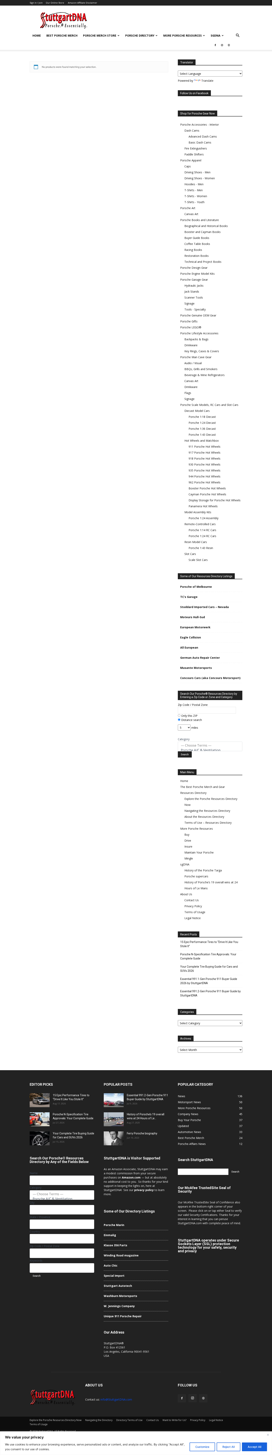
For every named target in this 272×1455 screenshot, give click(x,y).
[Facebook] (215, 45)
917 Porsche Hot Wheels (204, 452)
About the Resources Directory (204, 817)
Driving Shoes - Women (199, 178)
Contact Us (191, 900)
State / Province (40, 1217)
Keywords (36, 1260)
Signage (189, 303)
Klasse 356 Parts (115, 1245)
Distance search (191, 720)
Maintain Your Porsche (199, 852)
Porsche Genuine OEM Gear (198, 315)
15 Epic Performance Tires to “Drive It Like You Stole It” (209, 944)
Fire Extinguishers (195, 148)
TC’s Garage (189, 597)
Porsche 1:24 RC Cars (202, 536)
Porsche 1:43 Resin (201, 548)
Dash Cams (191, 130)
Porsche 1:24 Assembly (203, 518)
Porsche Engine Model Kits (197, 273)
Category (184, 739)
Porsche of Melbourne (196, 587)
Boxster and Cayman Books (202, 232)
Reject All (228, 1446)
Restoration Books (196, 256)
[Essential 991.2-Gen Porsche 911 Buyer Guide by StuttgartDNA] (114, 1100)
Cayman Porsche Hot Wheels (207, 494)
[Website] (229, 45)
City (32, 1202)
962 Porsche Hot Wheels (204, 482)
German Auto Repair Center (200, 658)
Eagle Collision (190, 637)
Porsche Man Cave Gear (195, 357)
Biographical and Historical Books (206, 226)
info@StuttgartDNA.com (116, 1399)
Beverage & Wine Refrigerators (204, 375)
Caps (187, 166)
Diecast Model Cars (197, 411)
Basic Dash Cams (200, 142)
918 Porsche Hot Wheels (204, 458)
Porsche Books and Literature (199, 220)
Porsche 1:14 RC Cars (202, 530)
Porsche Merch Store (99, 35)
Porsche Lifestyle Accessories (199, 333)
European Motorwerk (195, 627)
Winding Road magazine (121, 1255)
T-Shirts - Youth (194, 202)
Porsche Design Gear (193, 268)
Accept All (254, 1446)
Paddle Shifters (194, 154)
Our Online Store (55, 2)
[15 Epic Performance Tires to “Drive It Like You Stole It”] (40, 1100)
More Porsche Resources (182, 35)
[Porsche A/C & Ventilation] (210, 750)
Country (35, 1231)
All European (189, 647)
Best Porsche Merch (61, 35)
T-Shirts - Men (193, 190)
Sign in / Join (36, 2)
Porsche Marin (114, 1225)
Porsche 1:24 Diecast (202, 423)
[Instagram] (222, 45)
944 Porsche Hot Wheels (204, 476)
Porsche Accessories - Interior (199, 124)
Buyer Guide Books (196, 238)
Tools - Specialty (195, 309)
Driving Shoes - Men (197, 172)
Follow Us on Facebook (194, 93)
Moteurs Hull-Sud (192, 617)
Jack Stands (191, 291)
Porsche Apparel (190, 160)
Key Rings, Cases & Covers (201, 351)
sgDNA (215, 35)
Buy (186, 834)
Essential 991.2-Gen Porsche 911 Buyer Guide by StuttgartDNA (210, 993)
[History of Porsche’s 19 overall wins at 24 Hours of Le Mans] (114, 1119)
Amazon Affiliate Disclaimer (82, 2)
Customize (202, 1446)
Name (34, 1173)
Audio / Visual (193, 363)
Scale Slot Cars (198, 560)
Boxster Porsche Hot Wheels (207, 488)
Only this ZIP (189, 716)
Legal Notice (192, 918)
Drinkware (191, 345)
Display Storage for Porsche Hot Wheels (215, 500)
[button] (237, 36)
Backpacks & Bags (196, 339)
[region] (136, 1443)
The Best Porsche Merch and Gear (202, 787)
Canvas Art (191, 214)
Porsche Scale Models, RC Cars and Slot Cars (209, 405)
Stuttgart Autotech (118, 1286)
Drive (187, 840)
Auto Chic (110, 1265)
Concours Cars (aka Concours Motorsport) (210, 678)
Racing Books (193, 250)
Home (36, 35)
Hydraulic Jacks (194, 285)
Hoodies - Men (194, 184)
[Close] (267, 1434)
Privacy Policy (193, 906)
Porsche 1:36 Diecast (202, 429)
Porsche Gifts (189, 321)
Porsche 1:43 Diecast (202, 434)
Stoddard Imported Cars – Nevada (204, 607)
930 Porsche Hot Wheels (204, 464)
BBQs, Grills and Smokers (200, 369)
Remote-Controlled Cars (200, 524)
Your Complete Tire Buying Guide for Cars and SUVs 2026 (209, 968)
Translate (207, 80)
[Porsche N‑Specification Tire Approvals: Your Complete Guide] (40, 1119)
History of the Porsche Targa (203, 870)
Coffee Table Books (197, 244)
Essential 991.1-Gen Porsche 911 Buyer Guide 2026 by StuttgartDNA (208, 981)
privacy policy (144, 1190)
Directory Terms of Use (129, 1420)
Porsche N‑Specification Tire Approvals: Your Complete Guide (208, 956)
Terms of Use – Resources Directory (208, 822)
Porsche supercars (196, 876)
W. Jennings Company (119, 1306)
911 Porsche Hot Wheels (204, 446)
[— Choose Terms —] (210, 745)
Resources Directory (193, 793)
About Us (186, 894)
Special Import (114, 1275)
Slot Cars (190, 554)
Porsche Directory (139, 35)
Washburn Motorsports (120, 1296)
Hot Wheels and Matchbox (201, 440)
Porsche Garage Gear (194, 279)
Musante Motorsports (196, 668)
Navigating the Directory (99, 1420)
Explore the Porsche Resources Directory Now (55, 1420)
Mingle (188, 858)
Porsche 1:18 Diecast (202, 417)
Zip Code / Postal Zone (193, 705)
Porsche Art (187, 208)
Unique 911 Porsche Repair (123, 1316)
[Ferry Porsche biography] (114, 1138)
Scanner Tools (193, 297)
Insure (188, 846)
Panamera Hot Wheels (203, 506)
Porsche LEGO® (190, 327)
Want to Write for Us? (174, 1420)
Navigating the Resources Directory (207, 811)
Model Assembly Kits (197, 512)
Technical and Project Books (202, 262)
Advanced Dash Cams (203, 136)
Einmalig (110, 1235)
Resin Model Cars (195, 542)
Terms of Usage (194, 912)
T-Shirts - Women (195, 196)
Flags (187, 393)
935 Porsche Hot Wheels (204, 470)
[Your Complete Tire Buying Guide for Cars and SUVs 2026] (40, 1138)
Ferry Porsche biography (142, 1133)
